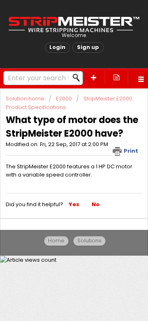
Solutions (89, 240)
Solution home (26, 98)
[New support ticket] (93, 77)
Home (56, 240)
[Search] (78, 78)
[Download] (58, 152)
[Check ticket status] (116, 77)
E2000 (64, 98)
